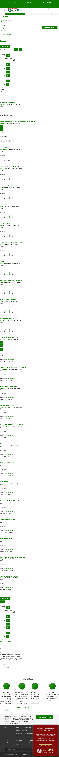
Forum (18, 744)
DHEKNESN (3, 320)
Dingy (1, 559)
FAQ (7, 709)
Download (19, 740)
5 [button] (7, 75)
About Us (31, 740)
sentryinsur (3, 104)
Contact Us (52, 704)
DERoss (2, 225)
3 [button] (7, 68)
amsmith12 (3, 407)
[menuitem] (6, 20)
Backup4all (18, 730)
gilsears (2, 445)
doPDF (7, 742)
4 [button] (7, 72)
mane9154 (3, 263)
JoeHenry (3, 540)
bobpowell (3, 578)
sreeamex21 (3, 369)
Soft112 (18, 733)
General (3, 41)
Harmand (2, 502)
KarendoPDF (3, 521)
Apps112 (22, 733)
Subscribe (36, 706)
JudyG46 (2, 187)
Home (7, 740)
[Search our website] (53, 9)
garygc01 (3, 123)
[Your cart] (48, 9)
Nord (1, 244)
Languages (8, 744)
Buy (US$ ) (29, 6)
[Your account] (51, 10)
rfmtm (2, 483)
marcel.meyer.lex (5, 426)
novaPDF (18, 732)
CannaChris (3, 168)
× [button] (56, 726)
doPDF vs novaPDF (22, 707)
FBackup (23, 730)
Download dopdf (50, 27)
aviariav (2, 282)
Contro (2, 206)
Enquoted (18, 735)
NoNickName (3, 149)
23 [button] (8, 81)
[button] (8, 55)
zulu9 (1, 301)
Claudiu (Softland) (9, 140)
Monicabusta (8, 159)
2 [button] (7, 64)
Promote (31, 744)
